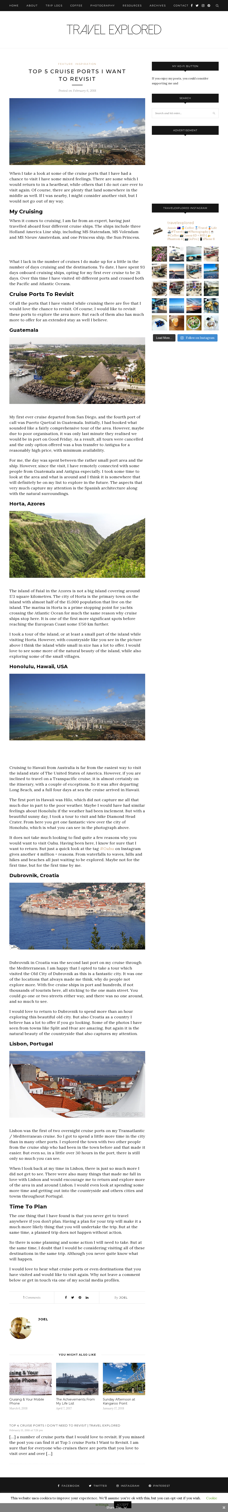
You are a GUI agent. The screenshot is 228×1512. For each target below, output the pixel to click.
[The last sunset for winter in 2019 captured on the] (176, 271)
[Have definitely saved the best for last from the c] (211, 254)
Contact (181, 5)
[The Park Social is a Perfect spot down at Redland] (159, 305)
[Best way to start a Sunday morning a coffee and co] (194, 254)
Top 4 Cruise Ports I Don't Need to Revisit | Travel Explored (64, 1425)
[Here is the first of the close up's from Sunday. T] (176, 288)
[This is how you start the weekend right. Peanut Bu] (176, 254)
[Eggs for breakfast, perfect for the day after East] (159, 322)
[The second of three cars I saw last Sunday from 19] (159, 271)
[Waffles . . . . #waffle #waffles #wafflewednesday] (211, 322)
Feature (65, 64)
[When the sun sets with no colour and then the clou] (194, 305)
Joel (123, 1297)
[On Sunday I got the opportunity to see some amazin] (194, 288)
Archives (158, 5)
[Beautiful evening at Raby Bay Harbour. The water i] (211, 288)
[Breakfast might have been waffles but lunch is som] (194, 322)
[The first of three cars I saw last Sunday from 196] (194, 271)
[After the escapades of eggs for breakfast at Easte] (211, 305)
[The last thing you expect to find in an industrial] (159, 254)
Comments (32, 1297)
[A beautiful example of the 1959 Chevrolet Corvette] (159, 288)
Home (14, 5)
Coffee (76, 5)
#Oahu (107, 848)
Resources (132, 5)
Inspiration (85, 64)
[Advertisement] (77, 251)
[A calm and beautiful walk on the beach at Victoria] (176, 305)
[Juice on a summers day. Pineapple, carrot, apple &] (176, 322)
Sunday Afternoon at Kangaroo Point (119, 1401)
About (32, 5)
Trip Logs (54, 5)
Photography (102, 5)
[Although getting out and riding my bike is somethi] (211, 271)
